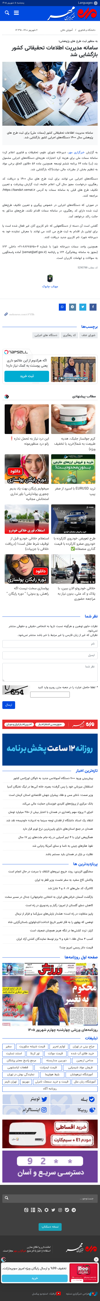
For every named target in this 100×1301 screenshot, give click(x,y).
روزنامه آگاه (50, 1088)
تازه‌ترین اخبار (87, 771)
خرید (35, 1278)
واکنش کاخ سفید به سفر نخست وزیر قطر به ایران (64, 880)
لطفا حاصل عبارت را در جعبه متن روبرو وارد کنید (68, 687)
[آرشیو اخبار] (33, 1210)
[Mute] (62, 378)
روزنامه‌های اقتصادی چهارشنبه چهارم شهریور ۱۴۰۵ (61, 1030)
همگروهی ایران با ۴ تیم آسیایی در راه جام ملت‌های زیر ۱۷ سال (55, 837)
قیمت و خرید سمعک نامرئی (51, 1081)
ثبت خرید (27, 376)
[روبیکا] (47, 1210)
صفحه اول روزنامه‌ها (81, 957)
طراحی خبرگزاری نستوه (77, 1294)
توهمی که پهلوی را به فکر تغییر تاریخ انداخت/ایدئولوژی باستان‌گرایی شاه (50, 922)
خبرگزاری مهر (76, 152)
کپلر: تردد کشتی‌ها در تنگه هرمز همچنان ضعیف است (61, 930)
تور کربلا (35, 1053)
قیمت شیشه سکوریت (32, 1046)
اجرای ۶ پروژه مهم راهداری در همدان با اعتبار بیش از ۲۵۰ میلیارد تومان (50, 812)
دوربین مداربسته (56, 1060)
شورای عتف (88, 335)
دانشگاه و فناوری (86, 30)
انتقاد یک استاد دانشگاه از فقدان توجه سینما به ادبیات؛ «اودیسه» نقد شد (49, 820)
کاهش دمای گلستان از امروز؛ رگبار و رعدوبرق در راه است (59, 905)
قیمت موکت (55, 1053)
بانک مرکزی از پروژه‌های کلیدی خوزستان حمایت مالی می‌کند (57, 803)
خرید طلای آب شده (82, 1053)
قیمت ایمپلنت (48, 1067)
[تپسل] (6, 352)
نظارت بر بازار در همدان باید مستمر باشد (69, 854)
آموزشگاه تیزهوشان (81, 1074)
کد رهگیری (69, 335)
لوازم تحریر (59, 1046)
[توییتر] (53, 1210)
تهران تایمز (10, 1081)
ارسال (8, 705)
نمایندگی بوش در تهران (20, 1074)
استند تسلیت (14, 1053)
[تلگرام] (74, 1210)
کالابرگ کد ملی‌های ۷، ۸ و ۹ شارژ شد (70, 888)
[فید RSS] (40, 1210)
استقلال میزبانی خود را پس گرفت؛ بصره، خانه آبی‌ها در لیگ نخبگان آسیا (50, 786)
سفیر (9, 1046)
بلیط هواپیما (52, 1074)
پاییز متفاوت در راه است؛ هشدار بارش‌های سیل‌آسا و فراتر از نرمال (54, 914)
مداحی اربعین (85, 1060)
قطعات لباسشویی (17, 1067)
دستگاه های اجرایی (46, 335)
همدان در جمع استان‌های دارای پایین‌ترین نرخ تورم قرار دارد (58, 829)
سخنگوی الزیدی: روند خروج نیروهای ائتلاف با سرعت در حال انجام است (50, 871)
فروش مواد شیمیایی (80, 1067)
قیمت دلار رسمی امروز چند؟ (76, 947)
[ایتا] (26, 1210)
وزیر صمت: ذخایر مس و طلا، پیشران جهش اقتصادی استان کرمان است (51, 795)
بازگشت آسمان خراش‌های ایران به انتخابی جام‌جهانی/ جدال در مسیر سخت (49, 897)
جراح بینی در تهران (83, 1046)
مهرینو (26, 1081)
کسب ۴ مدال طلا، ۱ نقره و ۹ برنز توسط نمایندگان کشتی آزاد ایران (55, 939)
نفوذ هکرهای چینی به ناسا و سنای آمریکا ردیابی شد (62, 846)
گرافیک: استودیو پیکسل (44, 1294)
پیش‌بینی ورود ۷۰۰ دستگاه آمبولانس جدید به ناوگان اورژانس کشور (53, 778)
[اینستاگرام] (60, 1210)
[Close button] (96, 1259)
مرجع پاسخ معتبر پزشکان (21, 1060)
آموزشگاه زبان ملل (85, 1081)
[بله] (67, 1210)
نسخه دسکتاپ (50, 1227)
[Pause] (55, 378)
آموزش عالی (66, 30)
